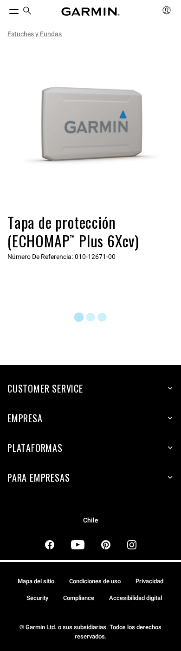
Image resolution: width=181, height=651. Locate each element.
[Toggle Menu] (5, 9)
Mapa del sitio (36, 581)
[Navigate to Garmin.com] (90, 11)
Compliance (78, 597)
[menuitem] (27, 12)
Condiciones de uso (95, 581)
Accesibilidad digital (135, 597)
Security (37, 597)
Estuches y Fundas (34, 34)
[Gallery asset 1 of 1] (90, 128)
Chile (90, 520)
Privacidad (149, 581)
